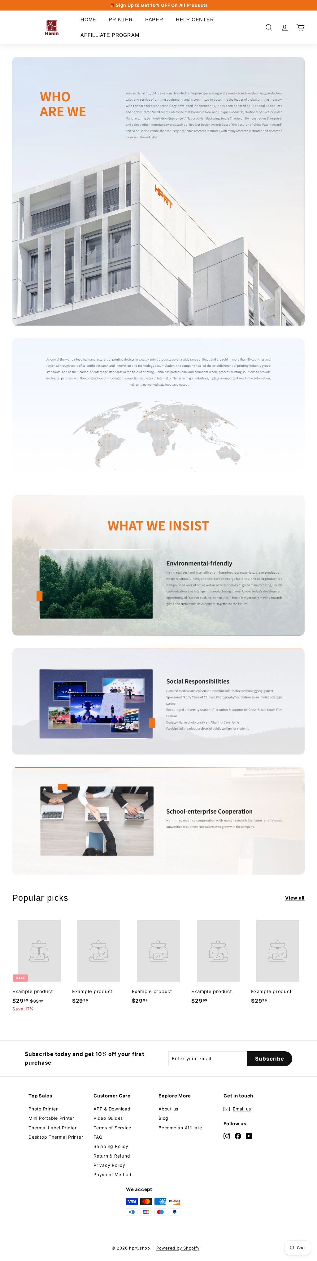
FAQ (97, 1137)
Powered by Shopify (178, 1248)
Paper (154, 19)
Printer (121, 19)
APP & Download (112, 1108)
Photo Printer (43, 1108)
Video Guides (108, 1118)
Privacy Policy (109, 1165)
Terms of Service (112, 1127)
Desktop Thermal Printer (55, 1137)
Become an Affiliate (180, 1127)
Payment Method (112, 1174)
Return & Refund (111, 1155)
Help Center (195, 19)
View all (295, 898)
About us (168, 1108)
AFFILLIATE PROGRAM (109, 35)
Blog (163, 1118)
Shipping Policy (110, 1146)
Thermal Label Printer (52, 1127)
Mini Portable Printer (51, 1118)
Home (88, 19)
